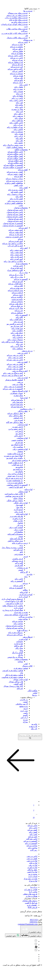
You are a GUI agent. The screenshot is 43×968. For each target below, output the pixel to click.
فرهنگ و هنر (27, 637)
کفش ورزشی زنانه (15, 366)
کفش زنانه (23, 188)
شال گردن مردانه (16, 308)
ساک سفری (18, 395)
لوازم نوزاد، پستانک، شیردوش (16, 615)
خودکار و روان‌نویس (15, 657)
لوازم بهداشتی (22, 438)
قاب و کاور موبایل (16, 682)
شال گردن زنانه (17, 346)
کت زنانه (19, 111)
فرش (25, 556)
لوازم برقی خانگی (21, 503)
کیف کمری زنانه (16, 259)
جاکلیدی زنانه (17, 331)
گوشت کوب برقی (16, 527)
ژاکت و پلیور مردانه (15, 69)
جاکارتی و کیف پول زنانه (13, 261)
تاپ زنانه (19, 94)
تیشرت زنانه (18, 89)
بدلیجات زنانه (18, 337)
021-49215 (34, 920)
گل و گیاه (24, 572)
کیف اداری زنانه (17, 257)
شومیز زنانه (18, 91)
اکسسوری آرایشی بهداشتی (17, 485)
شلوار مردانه (18, 51)
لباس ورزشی (22, 353)
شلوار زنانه (18, 87)
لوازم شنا (24, 398)
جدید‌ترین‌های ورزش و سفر (17, 15)
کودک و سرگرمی (25, 594)
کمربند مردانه (17, 281)
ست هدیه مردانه (16, 288)
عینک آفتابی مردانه (15, 284)
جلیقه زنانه (18, 143)
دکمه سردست (17, 299)
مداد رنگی (19, 648)
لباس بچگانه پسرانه (15, 152)
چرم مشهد (23, 706)
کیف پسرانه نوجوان (15, 219)
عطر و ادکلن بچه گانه (14, 422)
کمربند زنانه (18, 322)
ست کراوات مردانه (15, 290)
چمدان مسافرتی (16, 393)
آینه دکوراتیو (18, 550)
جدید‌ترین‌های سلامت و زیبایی (16, 18)
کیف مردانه (23, 228)
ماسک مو (19, 471)
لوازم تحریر (23, 639)
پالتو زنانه (19, 138)
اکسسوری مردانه (21, 279)
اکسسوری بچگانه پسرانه (13, 165)
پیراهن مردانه (17, 49)
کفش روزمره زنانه (15, 190)
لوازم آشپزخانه (22, 514)
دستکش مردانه (17, 313)
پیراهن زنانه (18, 114)
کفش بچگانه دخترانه (15, 158)
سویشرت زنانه (17, 132)
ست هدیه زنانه (17, 328)
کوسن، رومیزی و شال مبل (12, 547)
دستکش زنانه (17, 348)
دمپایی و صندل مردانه (14, 179)
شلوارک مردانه (17, 53)
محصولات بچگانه (21, 150)
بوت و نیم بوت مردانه (14, 181)
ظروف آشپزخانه (16, 539)
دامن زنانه (19, 107)
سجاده (20, 662)
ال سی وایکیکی (22, 704)
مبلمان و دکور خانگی (15, 501)
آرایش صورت (17, 427)
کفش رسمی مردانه (15, 174)
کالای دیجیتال (27, 666)
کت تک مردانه (17, 65)
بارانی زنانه (18, 136)
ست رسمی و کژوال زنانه (13, 145)
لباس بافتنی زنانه (16, 123)
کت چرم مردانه (17, 67)
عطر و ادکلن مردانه (15, 413)
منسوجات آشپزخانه (15, 534)
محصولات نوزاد (22, 264)
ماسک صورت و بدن (15, 483)
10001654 (33, 922)
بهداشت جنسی (17, 440)
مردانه (25, 583)
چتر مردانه (19, 310)
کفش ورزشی (22, 362)
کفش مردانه (23, 170)
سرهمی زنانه (18, 116)
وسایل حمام (18, 498)
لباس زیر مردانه (16, 58)
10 (34, 817)
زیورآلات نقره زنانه (15, 632)
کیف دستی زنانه (16, 255)
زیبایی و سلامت (26, 409)
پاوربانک (20, 688)
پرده (21, 545)
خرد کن (20, 525)
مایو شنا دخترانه (16, 404)
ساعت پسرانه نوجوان (14, 628)
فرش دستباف (17, 561)
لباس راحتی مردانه (15, 56)
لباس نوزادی (18, 266)
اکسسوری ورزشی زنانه (13, 387)
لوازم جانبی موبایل (20, 679)
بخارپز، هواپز (18, 521)
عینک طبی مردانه (16, 304)
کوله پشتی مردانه (16, 232)
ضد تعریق (19, 442)
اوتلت (35, 693)
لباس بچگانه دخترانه (15, 154)
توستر (20, 536)
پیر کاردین (24, 700)
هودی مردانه (18, 76)
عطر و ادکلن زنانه (16, 416)
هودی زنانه (19, 134)
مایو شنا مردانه (17, 400)
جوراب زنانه (18, 125)
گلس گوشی (18, 684)
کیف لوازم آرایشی (16, 487)
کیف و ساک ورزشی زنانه (13, 373)
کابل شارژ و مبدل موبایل (13, 686)
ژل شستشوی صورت (14, 480)
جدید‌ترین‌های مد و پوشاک (18, 13)
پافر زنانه (19, 141)
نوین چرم (24, 711)
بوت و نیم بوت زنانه (15, 201)
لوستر (20, 570)
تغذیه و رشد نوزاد (21, 612)
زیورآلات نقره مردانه (15, 635)
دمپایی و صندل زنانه (15, 194)
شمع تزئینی (18, 554)
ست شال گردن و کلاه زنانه (12, 342)
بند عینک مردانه (17, 306)
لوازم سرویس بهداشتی (14, 496)
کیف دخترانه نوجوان (15, 221)
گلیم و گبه (19, 563)
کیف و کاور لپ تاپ (15, 246)
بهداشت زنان (18, 447)
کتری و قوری (17, 518)
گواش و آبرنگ (17, 653)
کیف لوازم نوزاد (17, 268)
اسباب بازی (23, 597)
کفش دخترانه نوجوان (14, 217)
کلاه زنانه (19, 317)
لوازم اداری (18, 644)
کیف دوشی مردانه (15, 230)
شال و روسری (17, 109)
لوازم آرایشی (22, 425)
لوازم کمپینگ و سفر (20, 391)
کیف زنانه (24, 248)
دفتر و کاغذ (18, 646)
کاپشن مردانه (17, 71)
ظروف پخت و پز (16, 516)
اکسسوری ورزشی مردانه (13, 389)
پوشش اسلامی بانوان (14, 147)
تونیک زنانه (19, 118)
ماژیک (20, 655)
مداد (21, 650)
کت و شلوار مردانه (15, 62)
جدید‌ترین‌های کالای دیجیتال (17, 38)
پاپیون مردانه (18, 295)
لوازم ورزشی (22, 378)
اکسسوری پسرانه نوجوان (13, 223)
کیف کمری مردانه (16, 241)
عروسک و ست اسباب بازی (12, 599)
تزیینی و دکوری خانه (20, 543)
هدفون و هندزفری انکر (14, 675)
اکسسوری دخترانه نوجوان (13, 226)
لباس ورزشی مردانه (15, 355)
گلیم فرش (19, 565)
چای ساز (19, 507)
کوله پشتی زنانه (17, 252)
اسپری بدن (18, 420)
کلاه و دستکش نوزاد (15, 270)
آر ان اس (24, 717)
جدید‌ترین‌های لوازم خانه (18, 20)
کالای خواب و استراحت (14, 494)
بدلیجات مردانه (17, 302)
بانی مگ (34, 729)
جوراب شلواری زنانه (15, 127)
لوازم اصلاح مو (17, 445)
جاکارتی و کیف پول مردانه (12, 243)
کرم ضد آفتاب (17, 465)
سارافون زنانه (17, 120)
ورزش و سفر (27, 351)
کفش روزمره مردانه (15, 172)
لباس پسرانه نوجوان (15, 210)
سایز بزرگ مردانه (16, 275)
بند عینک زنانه (17, 335)
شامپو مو (19, 467)
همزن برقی (18, 530)
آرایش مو (19, 433)
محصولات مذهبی (21, 659)
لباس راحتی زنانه (16, 100)
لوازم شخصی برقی (20, 449)
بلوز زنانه (19, 103)
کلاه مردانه (18, 286)
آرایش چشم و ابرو (16, 429)
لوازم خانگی (23, 492)
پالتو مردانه (18, 80)
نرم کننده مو (18, 469)
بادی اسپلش (18, 418)
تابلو (21, 552)
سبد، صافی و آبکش (15, 541)
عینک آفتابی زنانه (16, 319)
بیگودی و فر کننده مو (14, 458)
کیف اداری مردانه (16, 234)
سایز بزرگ (23, 272)
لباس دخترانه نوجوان (15, 212)
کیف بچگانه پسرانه (15, 161)
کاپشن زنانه (18, 129)
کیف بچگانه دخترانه (15, 163)
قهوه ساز (19, 505)
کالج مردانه (18, 176)
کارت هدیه (33, 726)
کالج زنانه (19, 196)
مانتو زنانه (19, 105)
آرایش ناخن (18, 436)
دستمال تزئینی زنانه (15, 340)
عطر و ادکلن (23, 411)
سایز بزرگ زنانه (17, 277)
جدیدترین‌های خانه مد (19, 22)
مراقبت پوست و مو (20, 460)
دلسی (25, 713)
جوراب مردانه (17, 60)
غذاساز (20, 523)
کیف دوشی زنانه (16, 250)
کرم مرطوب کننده (15, 463)
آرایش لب (19, 431)
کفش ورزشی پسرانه (14, 369)
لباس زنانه (23, 85)
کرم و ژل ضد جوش (15, 476)
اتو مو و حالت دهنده (15, 454)
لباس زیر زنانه (17, 98)
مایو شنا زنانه (18, 402)
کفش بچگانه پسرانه (15, 156)
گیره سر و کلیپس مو (15, 324)
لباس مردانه (23, 42)
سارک (25, 722)
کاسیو (25, 715)
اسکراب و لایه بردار (15, 474)
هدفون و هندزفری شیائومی (12, 677)
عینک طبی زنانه (17, 333)
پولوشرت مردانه (16, 47)
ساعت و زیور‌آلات (25, 617)
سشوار (20, 451)
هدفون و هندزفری (20, 668)
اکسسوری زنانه (21, 315)
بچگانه (25, 590)
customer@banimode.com (28, 924)
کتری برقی (18, 512)
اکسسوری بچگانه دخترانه (13, 167)
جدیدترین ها (27, 11)
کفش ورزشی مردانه (15, 364)
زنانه (26, 577)
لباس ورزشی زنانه (15, 357)
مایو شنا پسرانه (17, 407)
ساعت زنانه (18, 624)
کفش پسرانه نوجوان (15, 214)
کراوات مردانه (17, 293)
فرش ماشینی (17, 559)
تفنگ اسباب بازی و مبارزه (13, 610)
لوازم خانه (28, 489)
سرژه (25, 720)
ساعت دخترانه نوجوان (14, 626)
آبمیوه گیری (18, 509)
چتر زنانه (19, 344)
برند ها (34, 695)
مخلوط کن (18, 532)
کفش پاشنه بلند (17, 192)
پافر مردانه (18, 78)
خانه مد (29, 574)
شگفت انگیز (32, 691)
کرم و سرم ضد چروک (14, 478)
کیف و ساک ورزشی (20, 371)
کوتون (25, 702)
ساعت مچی (23, 619)
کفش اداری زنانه (16, 199)
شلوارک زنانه (18, 96)
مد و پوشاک (27, 40)
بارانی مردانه (18, 82)
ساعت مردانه (17, 621)
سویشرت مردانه (16, 73)
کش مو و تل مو (17, 326)
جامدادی (19, 641)
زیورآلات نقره (22, 630)
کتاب (26, 664)
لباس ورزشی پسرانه (15, 360)
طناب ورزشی (17, 384)
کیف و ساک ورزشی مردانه (12, 375)
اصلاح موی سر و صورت (13, 456)
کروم (26, 708)
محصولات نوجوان (21, 208)
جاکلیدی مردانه (17, 297)
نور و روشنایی (22, 568)
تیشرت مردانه (17, 44)
